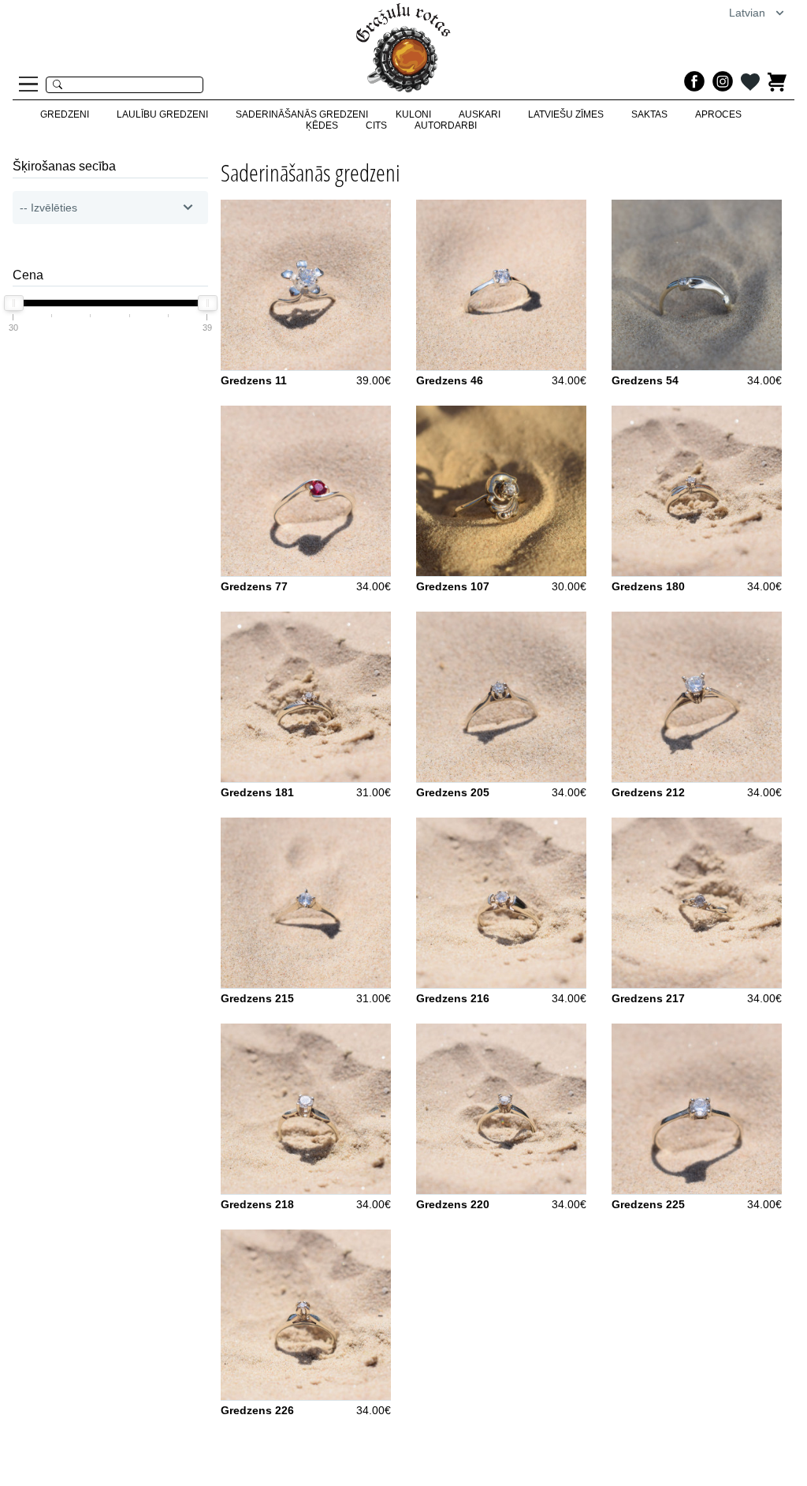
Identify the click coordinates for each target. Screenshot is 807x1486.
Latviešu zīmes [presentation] (566, 114)
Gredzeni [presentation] (64, 114)
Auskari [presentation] (479, 114)
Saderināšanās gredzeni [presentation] (302, 114)
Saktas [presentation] (649, 114)
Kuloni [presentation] (413, 114)
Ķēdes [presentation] (322, 125)
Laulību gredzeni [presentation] (162, 114)
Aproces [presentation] (718, 114)
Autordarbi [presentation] (446, 125)
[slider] (14, 303)
